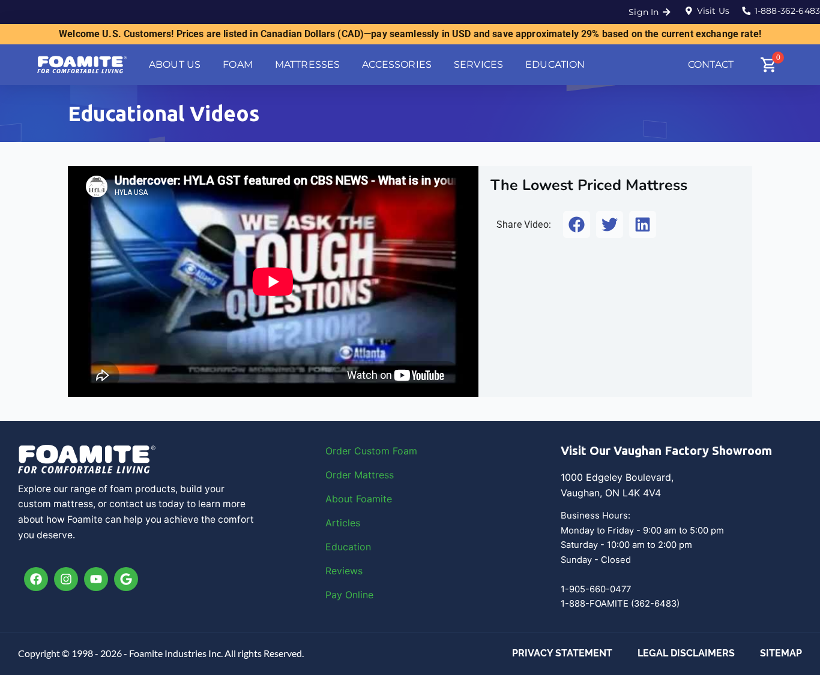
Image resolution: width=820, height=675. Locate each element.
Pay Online (349, 595)
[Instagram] (66, 579)
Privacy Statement (562, 653)
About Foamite (358, 499)
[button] (576, 224)
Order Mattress (359, 475)
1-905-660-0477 (596, 589)
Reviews (344, 571)
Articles (342, 523)
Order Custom (359, 451)
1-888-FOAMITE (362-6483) (620, 603)
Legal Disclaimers (686, 653)
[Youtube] (96, 579)
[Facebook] (36, 579)
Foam (405, 451)
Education (348, 547)
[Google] (126, 579)
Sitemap (781, 653)
